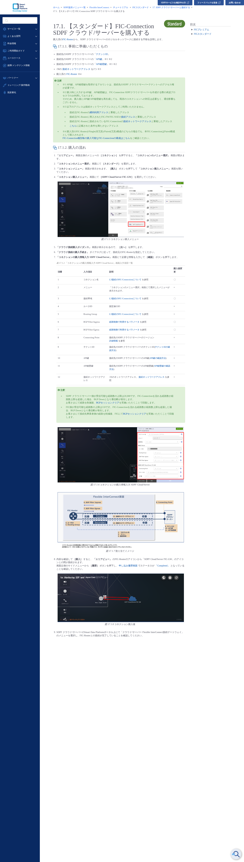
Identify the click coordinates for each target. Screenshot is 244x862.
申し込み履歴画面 (128, 565)
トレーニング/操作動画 (18, 85)
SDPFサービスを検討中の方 (173, 2)
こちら (73, 126)
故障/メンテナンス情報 (18, 65)
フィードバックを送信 (207, 2)
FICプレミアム (201, 29)
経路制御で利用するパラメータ (124, 322)
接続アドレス (128, 117)
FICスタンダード (202, 34)
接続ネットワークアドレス (76, 69)
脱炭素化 (11, 92)
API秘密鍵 (101, 64)
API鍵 (99, 59)
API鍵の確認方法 (158, 358)
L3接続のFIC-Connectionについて (125, 279)
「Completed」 (162, 565)
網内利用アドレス (99, 112)
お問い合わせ (235, 2)
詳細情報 (113, 341)
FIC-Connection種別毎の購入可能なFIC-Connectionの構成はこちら (96, 138)
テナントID (102, 54)
